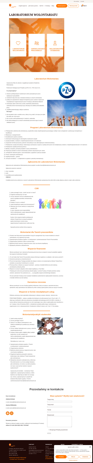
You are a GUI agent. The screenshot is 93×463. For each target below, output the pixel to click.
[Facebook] (7, 413)
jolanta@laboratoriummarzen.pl (18, 402)
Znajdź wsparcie (23, 5)
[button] (90, 447)
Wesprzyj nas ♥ (62, 5)
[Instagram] (11, 413)
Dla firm (41, 5)
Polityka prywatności (73, 460)
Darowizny (48, 444)
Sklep (53, 5)
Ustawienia (85, 456)
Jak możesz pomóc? (57, 257)
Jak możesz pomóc (33, 5)
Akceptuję (61, 456)
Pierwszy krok (73, 5)
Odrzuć (73, 456)
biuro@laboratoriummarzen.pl (48, 165)
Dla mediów (76, 1)
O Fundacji (47, 5)
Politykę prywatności (62, 430)
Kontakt (82, 1)
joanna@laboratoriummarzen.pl (18, 408)
